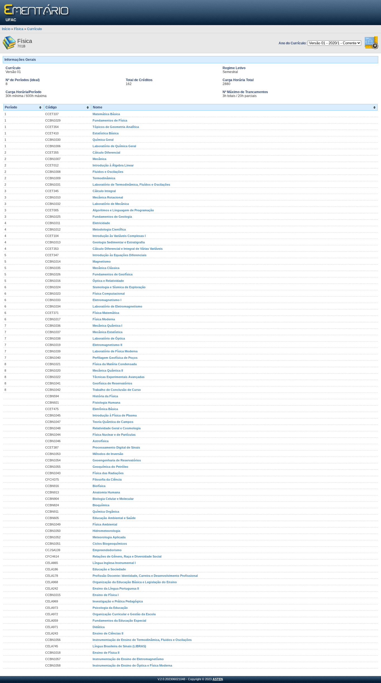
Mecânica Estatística (107, 332)
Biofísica (99, 486)
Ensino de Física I (106, 595)
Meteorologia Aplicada (109, 537)
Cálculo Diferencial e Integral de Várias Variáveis (128, 248)
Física (18, 29)
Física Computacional (109, 293)
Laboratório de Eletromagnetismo (117, 306)
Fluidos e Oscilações (108, 171)
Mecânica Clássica (106, 268)
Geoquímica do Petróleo (110, 466)
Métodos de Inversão (108, 454)
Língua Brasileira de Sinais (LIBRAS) (119, 646)
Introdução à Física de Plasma (115, 415)
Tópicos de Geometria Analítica (116, 127)
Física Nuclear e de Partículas (114, 434)
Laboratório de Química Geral (114, 146)
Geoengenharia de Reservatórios (117, 460)
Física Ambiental (105, 524)
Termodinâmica (104, 178)
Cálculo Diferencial (106, 152)
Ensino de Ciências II (108, 633)
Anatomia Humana (106, 492)
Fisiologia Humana (106, 402)
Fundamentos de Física (110, 120)
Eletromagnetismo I (107, 300)
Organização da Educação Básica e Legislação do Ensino (135, 582)
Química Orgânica (106, 511)
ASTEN (218, 679)
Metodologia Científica (109, 229)
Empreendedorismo (107, 550)
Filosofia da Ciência (107, 479)
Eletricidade (101, 223)
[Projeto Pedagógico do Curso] (371, 48)
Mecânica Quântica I (107, 325)
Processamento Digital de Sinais (116, 447)
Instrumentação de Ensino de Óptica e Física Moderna (132, 665)
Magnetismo (102, 261)
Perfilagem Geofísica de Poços (115, 357)
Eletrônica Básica (105, 409)
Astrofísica (100, 441)
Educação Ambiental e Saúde (114, 518)
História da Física (105, 396)
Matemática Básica (106, 114)
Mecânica (99, 159)
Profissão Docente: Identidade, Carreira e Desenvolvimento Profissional (145, 575)
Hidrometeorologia (106, 530)
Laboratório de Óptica (109, 338)
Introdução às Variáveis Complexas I (119, 236)
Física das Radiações (108, 473)
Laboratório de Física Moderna (115, 351)
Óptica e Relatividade (108, 280)
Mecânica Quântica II (108, 370)
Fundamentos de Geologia (112, 216)
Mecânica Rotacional (108, 197)
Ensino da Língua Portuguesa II (116, 588)
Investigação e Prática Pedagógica (118, 601)
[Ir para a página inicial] (37, 10)
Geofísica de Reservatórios (112, 383)
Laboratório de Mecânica (111, 203)
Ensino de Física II (106, 652)
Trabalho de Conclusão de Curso (117, 389)
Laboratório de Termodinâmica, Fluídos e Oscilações (131, 184)
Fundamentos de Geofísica (112, 274)
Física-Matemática (106, 312)
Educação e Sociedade (109, 569)
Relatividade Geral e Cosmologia (117, 428)
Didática (99, 627)
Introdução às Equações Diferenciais (119, 255)
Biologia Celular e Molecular (113, 498)
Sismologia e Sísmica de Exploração (119, 287)
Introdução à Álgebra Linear (113, 165)
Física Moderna (104, 319)
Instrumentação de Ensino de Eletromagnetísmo (128, 659)
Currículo (34, 29)
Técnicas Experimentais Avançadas (118, 377)
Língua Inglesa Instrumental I (114, 563)
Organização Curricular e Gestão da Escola (124, 614)
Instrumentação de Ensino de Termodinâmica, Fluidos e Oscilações (142, 639)
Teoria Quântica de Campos (113, 421)
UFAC (11, 20)
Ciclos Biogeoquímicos (110, 543)
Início (6, 29)
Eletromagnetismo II (107, 345)
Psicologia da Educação (110, 607)
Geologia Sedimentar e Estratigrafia (119, 242)
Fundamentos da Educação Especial (119, 620)
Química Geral (103, 139)
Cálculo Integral (104, 191)
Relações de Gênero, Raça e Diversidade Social (127, 556)
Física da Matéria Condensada (115, 364)
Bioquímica (101, 505)
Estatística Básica (106, 133)
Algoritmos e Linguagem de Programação (123, 210)
